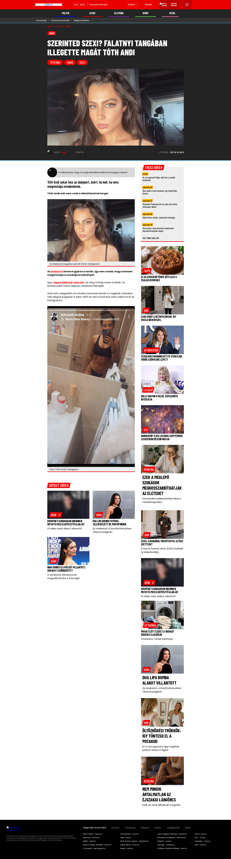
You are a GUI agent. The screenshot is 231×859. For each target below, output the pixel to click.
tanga (70, 62)
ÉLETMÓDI (119, 13)
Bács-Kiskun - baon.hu (92, 834)
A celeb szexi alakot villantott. (64, 528)
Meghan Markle (81, 20)
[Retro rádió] (162, 5)
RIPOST (50, 26)
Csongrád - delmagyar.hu (94, 848)
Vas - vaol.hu (200, 838)
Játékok (131, 4)
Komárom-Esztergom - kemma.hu (171, 838)
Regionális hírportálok (94, 828)
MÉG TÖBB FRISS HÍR (151, 238)
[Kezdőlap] (48, 4)
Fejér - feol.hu (125, 838)
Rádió (188, 828)
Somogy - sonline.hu (166, 845)
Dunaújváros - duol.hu (129, 834)
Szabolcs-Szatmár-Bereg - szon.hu (172, 848)
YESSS (172, 13)
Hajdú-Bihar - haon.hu (129, 845)
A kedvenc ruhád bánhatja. (157, 639)
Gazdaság (130, 828)
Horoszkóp (41, 20)
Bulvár (158, 828)
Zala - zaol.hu (200, 845)
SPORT (146, 13)
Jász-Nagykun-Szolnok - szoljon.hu (172, 834)
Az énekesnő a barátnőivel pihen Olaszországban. (112, 530)
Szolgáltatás (173, 828)
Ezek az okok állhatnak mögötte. (161, 805)
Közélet (115, 828)
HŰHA (67, 26)
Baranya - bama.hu (91, 838)
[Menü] (187, 4)
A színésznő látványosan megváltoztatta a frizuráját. (63, 576)
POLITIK (65, 13)
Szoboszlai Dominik (60, 20)
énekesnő (57, 271)
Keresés (148, 4)
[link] (55, 514)
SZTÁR (92, 13)
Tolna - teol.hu (201, 834)
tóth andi (55, 62)
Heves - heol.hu (126, 848)
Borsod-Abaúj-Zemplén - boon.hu (97, 845)
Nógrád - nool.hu (164, 841)
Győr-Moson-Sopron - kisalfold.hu (134, 841)
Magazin (145, 828)
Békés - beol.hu (89, 841)
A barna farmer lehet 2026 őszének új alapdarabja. (162, 550)
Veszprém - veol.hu (202, 841)
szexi (82, 62)
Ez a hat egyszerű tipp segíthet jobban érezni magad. (160, 748)
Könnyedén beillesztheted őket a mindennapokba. (161, 500)
